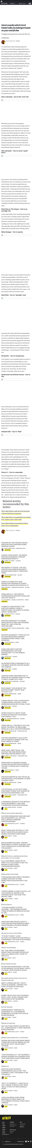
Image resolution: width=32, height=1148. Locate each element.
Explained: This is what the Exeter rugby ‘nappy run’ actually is (13, 690)
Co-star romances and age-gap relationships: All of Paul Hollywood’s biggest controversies (15, 818)
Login (11, 1132)
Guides (18, 41)
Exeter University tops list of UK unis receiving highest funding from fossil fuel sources (15, 637)
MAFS (15, 850)
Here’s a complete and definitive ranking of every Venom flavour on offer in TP (15, 583)
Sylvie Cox (7, 656)
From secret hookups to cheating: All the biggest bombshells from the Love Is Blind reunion (14, 1012)
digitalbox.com (7, 1141)
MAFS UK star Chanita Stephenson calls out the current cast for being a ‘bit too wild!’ (14, 1071)
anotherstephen (10, 807)
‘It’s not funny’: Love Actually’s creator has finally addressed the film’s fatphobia (15, 937)
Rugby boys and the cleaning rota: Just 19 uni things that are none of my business (15, 997)
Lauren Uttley (9, 614)
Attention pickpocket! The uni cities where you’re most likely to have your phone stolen (15, 968)
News (27, 599)
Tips (24, 3)
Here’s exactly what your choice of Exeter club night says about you (14, 714)
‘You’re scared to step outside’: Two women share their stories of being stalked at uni (15, 910)
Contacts (22, 1125)
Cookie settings (22, 1127)
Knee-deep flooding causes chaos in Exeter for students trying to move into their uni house (15, 765)
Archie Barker (6, 628)
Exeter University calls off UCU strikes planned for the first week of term (14, 739)
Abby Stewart (5, 587)
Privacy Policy (13, 1125)
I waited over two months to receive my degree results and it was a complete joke (15, 677)
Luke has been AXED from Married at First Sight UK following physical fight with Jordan (15, 1100)
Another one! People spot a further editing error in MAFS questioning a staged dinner (15, 923)
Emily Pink (7, 669)
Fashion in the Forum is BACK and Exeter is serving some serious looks (14, 544)
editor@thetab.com (20, 1141)
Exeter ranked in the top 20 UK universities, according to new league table (15, 778)
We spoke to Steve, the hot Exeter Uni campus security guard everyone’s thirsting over (14, 570)
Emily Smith (8, 836)
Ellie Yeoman (5, 599)
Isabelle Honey (9, 560)
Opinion (22, 681)
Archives (12, 1126)
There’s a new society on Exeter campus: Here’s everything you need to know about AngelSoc (15, 609)
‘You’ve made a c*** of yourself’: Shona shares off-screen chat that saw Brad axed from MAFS (15, 1056)
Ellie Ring (7, 958)
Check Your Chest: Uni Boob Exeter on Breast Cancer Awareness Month (14, 557)
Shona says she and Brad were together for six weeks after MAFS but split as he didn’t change (15, 1043)
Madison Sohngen (18, 587)
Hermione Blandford (11, 681)
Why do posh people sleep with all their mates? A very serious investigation (15, 1027)
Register (12, 1131)
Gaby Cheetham (9, 548)
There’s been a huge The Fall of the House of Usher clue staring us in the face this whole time (15, 893)
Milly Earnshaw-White (11, 718)
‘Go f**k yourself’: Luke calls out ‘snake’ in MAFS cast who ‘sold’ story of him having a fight (14, 1085)
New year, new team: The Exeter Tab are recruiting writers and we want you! (13, 752)
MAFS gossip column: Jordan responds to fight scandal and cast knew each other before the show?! (16, 845)
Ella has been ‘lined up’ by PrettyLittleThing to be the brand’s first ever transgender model (14, 863)
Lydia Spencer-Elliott (11, 823)
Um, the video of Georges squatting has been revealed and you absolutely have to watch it (15, 953)
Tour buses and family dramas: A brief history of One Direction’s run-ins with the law (15, 879)
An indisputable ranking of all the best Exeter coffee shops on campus (15, 665)
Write (20, 3)
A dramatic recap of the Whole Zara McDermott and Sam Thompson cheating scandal (15, 803)
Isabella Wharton (18, 599)
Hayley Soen (8, 850)
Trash (22, 884)
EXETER (7, 550)
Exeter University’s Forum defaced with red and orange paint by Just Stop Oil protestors (15, 623)
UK (6, 809)
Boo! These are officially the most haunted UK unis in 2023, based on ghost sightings (14, 832)
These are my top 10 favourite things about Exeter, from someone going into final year (15, 702)
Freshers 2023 (20, 548)
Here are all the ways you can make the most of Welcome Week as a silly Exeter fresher (15, 727)
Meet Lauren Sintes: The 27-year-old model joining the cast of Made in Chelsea (14, 984)
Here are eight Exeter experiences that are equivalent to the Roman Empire (13, 651)
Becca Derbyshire (10, 41)
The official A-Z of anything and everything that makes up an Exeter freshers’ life (15, 791)
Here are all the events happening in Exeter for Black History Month (15, 596)
